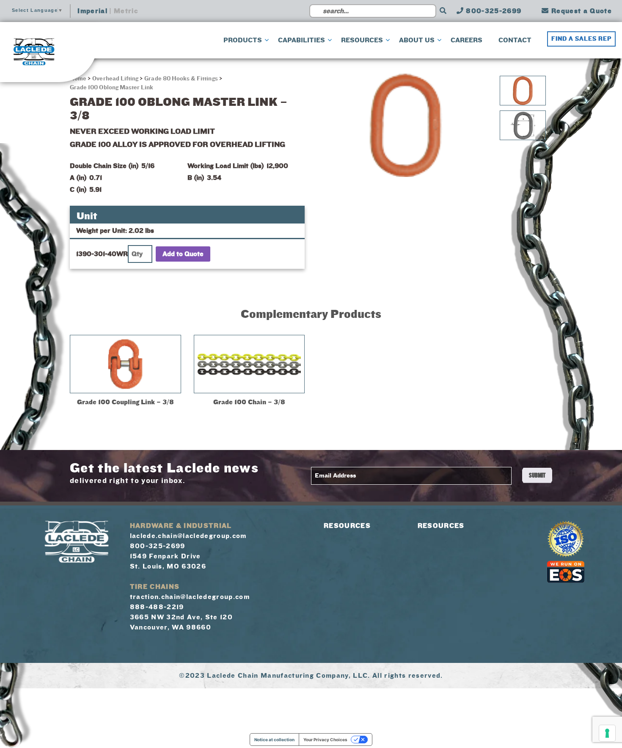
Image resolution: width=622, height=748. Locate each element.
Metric (126, 11)
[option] (405, 125)
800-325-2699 (492, 11)
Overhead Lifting (115, 78)
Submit (537, 475)
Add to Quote (183, 254)
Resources (347, 526)
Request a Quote (580, 11)
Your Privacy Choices (325, 739)
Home (79, 78)
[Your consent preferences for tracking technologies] (607, 733)
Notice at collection (274, 739)
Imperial (92, 11)
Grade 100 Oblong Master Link (111, 87)
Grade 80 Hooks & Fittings (180, 78)
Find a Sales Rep (581, 39)
